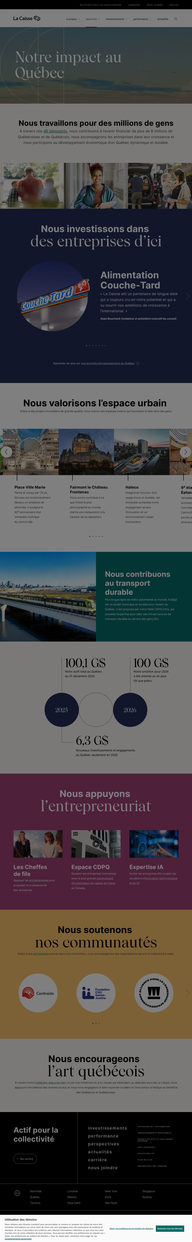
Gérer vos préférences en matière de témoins (131, 1228)
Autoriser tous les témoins (170, 1228)
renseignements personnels (18, 1239)
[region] (96, 1228)
